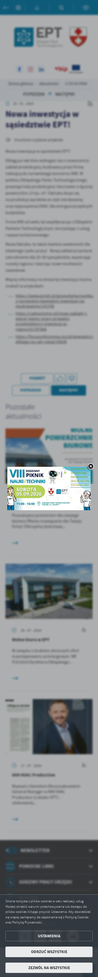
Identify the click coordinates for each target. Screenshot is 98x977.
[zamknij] (91, 467)
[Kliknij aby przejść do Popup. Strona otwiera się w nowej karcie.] (49, 488)
